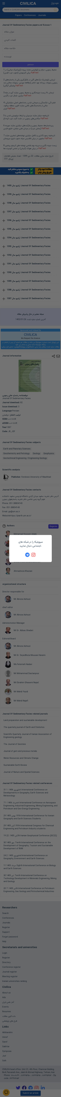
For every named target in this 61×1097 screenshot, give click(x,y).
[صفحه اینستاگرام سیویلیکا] (33, 554)
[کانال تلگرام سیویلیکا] (27, 554)
